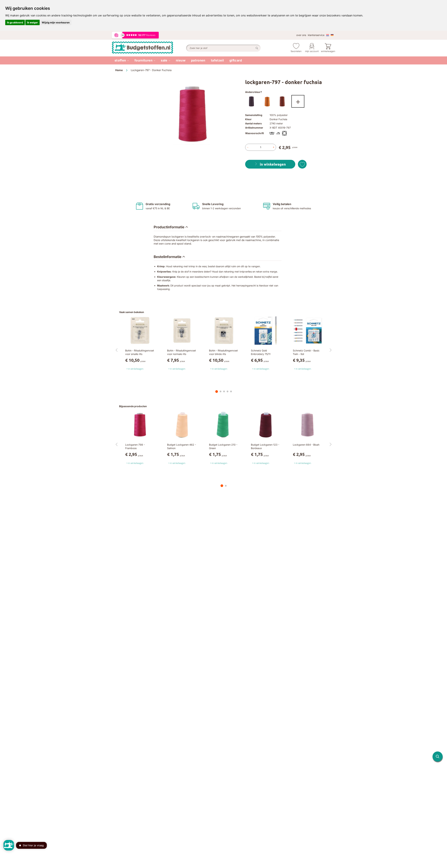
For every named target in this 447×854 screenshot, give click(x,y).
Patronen (198, 60)
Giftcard (235, 60)
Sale (164, 60)
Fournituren (143, 60)
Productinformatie (169, 227)
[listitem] (122, 60)
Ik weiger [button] (32, 22)
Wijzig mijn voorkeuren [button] (56, 22)
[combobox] (223, 48)
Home (119, 70)
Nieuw (180, 60)
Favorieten (296, 51)
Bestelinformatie (167, 257)
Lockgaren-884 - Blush (306, 444)
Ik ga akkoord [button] (15, 22)
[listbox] (288, 102)
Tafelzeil (217, 60)
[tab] (171, 227)
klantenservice (316, 35)
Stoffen (120, 60)
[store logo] (149, 48)
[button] (438, 756)
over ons (301, 35)
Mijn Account (312, 51)
